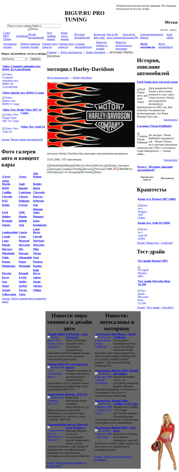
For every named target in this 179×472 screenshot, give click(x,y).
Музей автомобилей (36, 36)
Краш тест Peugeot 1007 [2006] (157, 199)
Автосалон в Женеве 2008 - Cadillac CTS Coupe (116, 402)
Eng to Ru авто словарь (114, 36)
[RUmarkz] (85, 172)
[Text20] (75, 169)
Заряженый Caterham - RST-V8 (67, 394)
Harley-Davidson (95, 52)
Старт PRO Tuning (7, 36)
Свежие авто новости (49, 45)
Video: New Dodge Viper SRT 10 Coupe (21, 111)
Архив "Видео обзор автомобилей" (22, 139)
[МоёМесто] (124, 169)
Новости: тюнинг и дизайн (102, 45)
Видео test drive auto (100, 36)
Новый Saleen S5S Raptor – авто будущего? (67, 336)
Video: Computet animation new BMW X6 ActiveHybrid (21, 68)
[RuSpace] (53, 172)
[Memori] (67, 165)
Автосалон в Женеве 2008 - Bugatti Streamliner (116, 372)
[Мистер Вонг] (82, 165)
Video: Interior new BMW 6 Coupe (23, 92)
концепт (173, 30)
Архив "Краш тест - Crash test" (155, 242)
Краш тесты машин (65, 36)
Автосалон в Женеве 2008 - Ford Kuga (115, 429)
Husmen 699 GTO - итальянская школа (67, 366)
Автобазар (22, 36)
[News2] (97, 169)
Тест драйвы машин (51, 36)
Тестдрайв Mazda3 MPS (153, 260)
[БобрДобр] (54, 165)
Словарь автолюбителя (83, 45)
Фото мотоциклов (58, 77)
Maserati (164, 30)
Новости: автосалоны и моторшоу (124, 45)
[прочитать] (171, 119)
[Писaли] (86, 169)
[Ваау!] (97, 172)
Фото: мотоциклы (71, 52)
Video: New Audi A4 (33, 126)
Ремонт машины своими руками (30, 45)
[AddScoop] (115, 168)
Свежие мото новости (66, 45)
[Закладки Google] (58, 169)
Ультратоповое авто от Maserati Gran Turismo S (67, 426)
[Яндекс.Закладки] (117, 165)
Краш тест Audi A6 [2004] (154, 222)
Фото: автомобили (165, 45)
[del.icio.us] (99, 165)
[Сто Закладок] (69, 172)
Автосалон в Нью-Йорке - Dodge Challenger (115, 336)
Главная (51, 52)
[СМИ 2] (108, 169)
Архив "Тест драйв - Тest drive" (155, 307)
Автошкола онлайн (10, 45)
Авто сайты (169, 36)
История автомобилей (82, 36)
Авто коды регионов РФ (130, 36)
